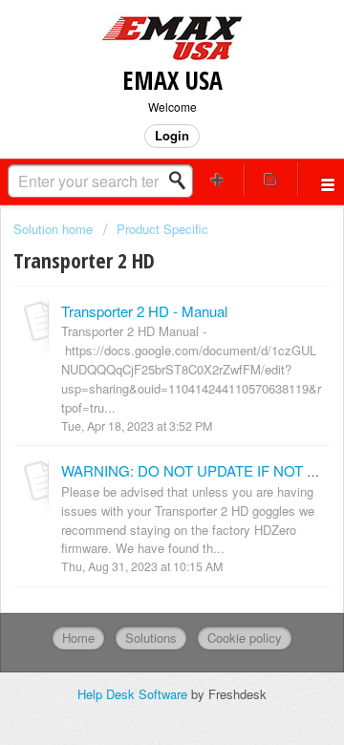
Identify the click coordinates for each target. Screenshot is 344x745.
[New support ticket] (218, 179)
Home (78, 637)
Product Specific (162, 229)
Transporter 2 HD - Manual (144, 311)
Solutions (151, 637)
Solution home (55, 229)
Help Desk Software (134, 694)
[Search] (182, 180)
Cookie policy (244, 637)
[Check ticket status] (271, 179)
